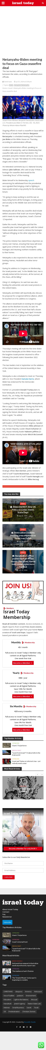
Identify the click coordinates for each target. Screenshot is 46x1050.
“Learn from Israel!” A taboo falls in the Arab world (26, 754)
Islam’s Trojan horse (19, 746)
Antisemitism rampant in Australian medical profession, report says (25, 964)
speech (31, 180)
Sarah (29, 1007)
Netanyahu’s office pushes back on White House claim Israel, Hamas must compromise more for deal (23, 561)
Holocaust (38, 991)
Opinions (15, 743)
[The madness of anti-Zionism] (6, 971)
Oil (5, 1011)
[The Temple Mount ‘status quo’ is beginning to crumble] (6, 977)
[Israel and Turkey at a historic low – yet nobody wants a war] (6, 761)
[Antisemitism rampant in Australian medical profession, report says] (6, 963)
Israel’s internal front (20, 942)
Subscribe (7, 922)
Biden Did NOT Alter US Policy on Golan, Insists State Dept (24, 510)
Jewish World (17, 961)
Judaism (20, 995)
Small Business (18, 1007)
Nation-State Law (34, 1003)
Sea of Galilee (9, 995)
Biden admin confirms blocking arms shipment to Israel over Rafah (23, 535)
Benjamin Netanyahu (21, 85)
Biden (11, 85)
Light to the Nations (21, 999)
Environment (31, 995)
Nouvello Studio (30, 1022)
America (28, 991)
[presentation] (37, 774)
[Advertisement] (23, 32)
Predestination (14, 1011)
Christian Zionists (28, 1011)
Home (4, 88)
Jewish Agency (19, 1003)
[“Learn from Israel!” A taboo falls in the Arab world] (6, 752)
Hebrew (7, 1007)
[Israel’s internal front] (6, 941)
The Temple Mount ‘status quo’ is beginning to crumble (24, 979)
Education (7, 999)
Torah (36, 1007)
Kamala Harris (28, 379)
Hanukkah (7, 1003)
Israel (10, 88)
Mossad (34, 999)
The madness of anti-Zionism (23, 790)
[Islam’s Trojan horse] (6, 745)
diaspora (18, 991)
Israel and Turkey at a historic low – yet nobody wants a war (26, 762)
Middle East (16, 750)
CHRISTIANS (8, 991)
